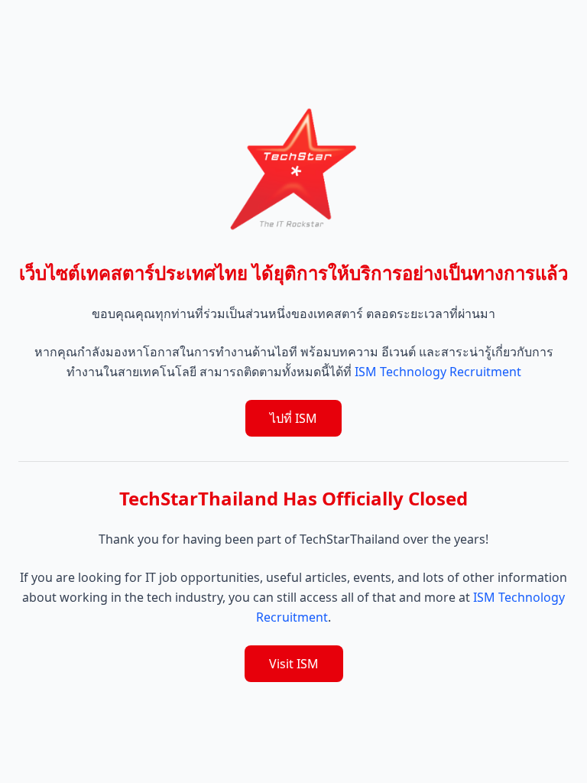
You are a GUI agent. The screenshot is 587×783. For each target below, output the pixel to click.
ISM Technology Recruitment (438, 371)
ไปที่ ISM (293, 418)
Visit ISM (294, 663)
